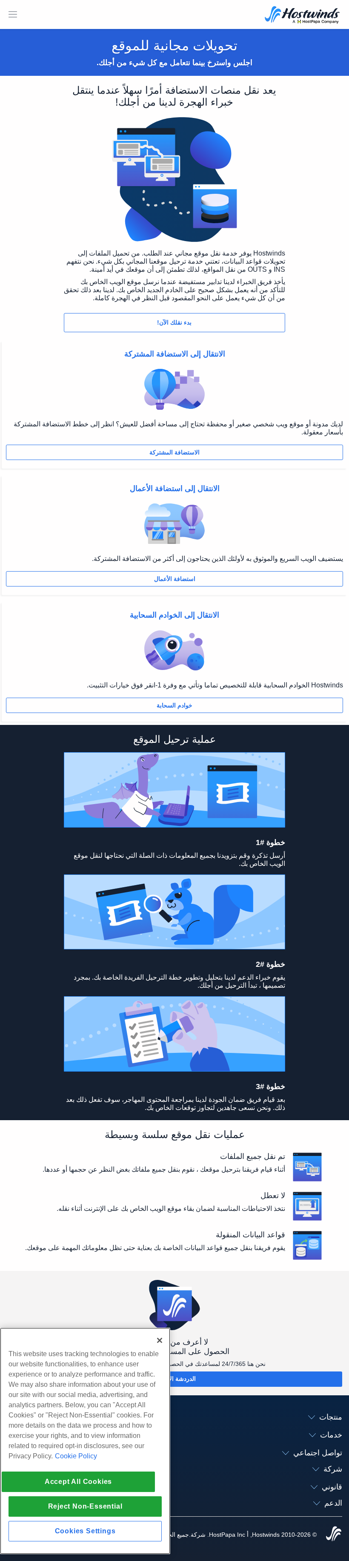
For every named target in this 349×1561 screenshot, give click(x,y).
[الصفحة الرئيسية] (302, 15)
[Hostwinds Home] (333, 1534)
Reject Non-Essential (85, 1506)
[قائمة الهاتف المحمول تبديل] (13, 14)
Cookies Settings (85, 1531)
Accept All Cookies (78, 1481)
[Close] (159, 1340)
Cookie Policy (76, 1456)
